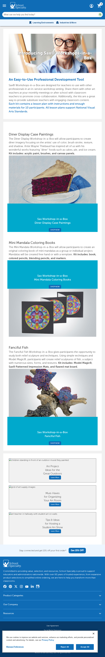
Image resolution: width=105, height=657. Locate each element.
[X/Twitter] (16, 587)
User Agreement (52, 626)
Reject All (65, 647)
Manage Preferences (15, 647)
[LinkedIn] (32, 587)
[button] (100, 14)
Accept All (85, 647)
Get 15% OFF (77, 550)
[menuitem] (41, 22)
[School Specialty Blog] (37, 587)
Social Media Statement (52, 630)
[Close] (94, 634)
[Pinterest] (10, 587)
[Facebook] (5, 587)
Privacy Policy (48, 640)
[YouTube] (26, 587)
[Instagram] (21, 587)
